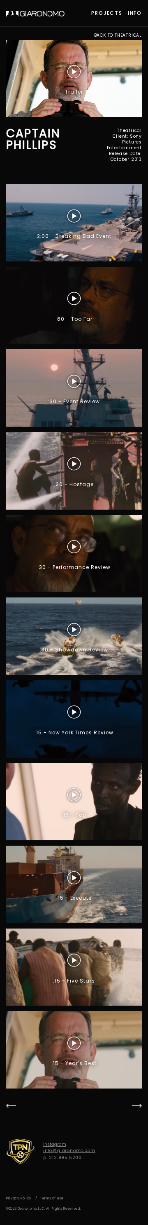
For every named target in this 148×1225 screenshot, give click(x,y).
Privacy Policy (19, 1198)
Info (135, 12)
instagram (54, 1144)
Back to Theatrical (118, 35)
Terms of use (52, 1198)
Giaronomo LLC (35, 13)
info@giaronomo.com (69, 1150)
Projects (106, 12)
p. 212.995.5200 (62, 1157)
